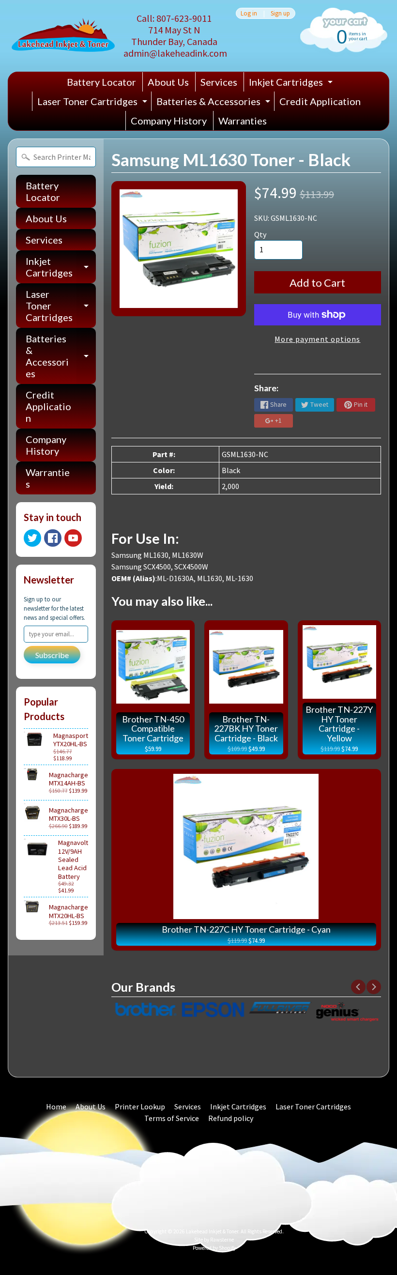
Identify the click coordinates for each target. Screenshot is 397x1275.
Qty (260, 234)
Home (56, 1106)
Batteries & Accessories (214, 103)
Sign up (280, 13)
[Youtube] (73, 538)
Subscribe (52, 655)
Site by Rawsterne (214, 1239)
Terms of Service (171, 1118)
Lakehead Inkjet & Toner (212, 1231)
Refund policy (230, 1118)
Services (218, 82)
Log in (249, 13)
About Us (168, 82)
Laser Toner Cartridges (93, 103)
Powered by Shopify (214, 1247)
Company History (169, 120)
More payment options (317, 339)
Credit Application (320, 101)
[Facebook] (52, 538)
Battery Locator (101, 82)
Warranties (242, 120)
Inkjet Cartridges (292, 84)
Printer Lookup (140, 1106)
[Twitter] (32, 538)
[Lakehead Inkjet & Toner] (63, 36)
